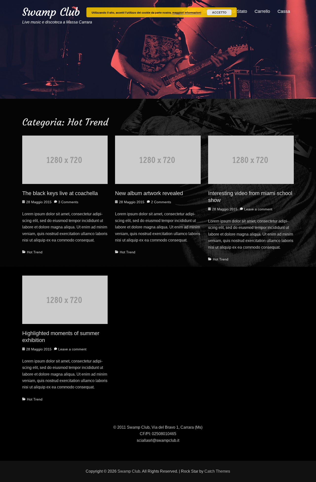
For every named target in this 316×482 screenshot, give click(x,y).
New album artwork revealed (149, 193)
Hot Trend (34, 252)
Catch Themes (217, 471)
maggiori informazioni (186, 12)
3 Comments (68, 202)
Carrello (262, 11)
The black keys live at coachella (60, 193)
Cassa (283, 11)
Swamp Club (51, 12)
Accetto (219, 12)
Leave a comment (258, 209)
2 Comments (161, 202)
